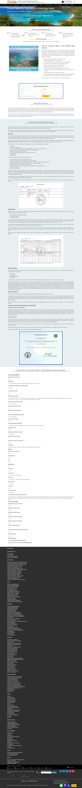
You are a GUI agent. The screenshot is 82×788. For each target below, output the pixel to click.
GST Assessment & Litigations (12, 714)
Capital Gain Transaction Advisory (13, 709)
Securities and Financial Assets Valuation (15, 752)
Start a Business (4, 5)
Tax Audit (9, 703)
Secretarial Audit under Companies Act (14, 745)
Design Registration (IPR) (11, 611)
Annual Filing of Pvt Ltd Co (12, 652)
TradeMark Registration (11, 722)
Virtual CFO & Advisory (11, 597)
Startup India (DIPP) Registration (13, 585)
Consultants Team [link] (14, 771)
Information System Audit (12, 740)
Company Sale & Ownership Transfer (14, 687)
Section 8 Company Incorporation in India (15, 568)
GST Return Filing (10, 712)
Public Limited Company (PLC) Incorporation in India (17, 563)
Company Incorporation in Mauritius (14, 577)
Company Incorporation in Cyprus (13, 574)
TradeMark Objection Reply (12, 723)
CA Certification (10, 744)
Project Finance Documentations (13, 762)
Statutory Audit (10, 732)
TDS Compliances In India (12, 589)
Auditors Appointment (11, 667)
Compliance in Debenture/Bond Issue (14, 643)
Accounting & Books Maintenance (13, 591)
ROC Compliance (10, 553)
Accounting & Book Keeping (12, 557)
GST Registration (10, 626)
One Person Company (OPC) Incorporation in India (16, 564)
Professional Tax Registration (12, 627)
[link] (32, 771)
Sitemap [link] (9, 772)
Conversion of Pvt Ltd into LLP (12, 681)
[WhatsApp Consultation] (61, 785)
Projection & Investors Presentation (13, 596)
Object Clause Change (11, 660)
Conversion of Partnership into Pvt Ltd (14, 685)
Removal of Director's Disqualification (14, 640)
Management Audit (10, 747)
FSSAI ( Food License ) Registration (13, 618)
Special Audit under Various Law (13, 742)
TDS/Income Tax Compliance (12, 556)
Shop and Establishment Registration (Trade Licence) (17, 621)
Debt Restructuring (10, 690)
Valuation (66, 5)
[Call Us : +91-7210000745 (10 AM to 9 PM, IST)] (69, 785)
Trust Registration (10, 633)
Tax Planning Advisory (11, 698)
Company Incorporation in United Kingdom (15, 575)
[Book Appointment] (65, 785)
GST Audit (9, 716)
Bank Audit (9, 741)
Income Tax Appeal (10, 702)
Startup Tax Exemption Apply (12, 586)
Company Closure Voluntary (12, 649)
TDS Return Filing (10, 697)
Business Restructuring (33, 5)
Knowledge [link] (28, 771)
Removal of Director (11, 665)
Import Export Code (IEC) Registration (14, 612)
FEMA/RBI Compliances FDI (12, 650)
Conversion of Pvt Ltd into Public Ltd (14, 682)
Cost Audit (9, 746)
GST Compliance (10, 555)
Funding (72, 5)
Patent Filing (9, 728)
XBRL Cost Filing (10, 657)
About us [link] (9, 771)
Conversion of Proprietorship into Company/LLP (16, 686)
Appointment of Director (11, 664)
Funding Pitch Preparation (12, 595)
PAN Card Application (11, 634)
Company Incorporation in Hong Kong (14, 573)
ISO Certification (10, 617)
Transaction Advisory (11, 700)
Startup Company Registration (13, 584)
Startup (10, 5)
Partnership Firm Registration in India (14, 567)
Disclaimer (46, 785)
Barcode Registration (11, 622)
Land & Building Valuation (12, 755)
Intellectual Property (49, 5)
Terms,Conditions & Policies (37, 785)
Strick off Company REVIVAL (12, 648)
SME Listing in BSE (10, 689)
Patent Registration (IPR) (11, 610)
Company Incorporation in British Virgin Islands (16, 579)
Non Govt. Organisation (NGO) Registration (15, 630)
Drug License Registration (12, 623)
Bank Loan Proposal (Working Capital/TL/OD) (15, 759)
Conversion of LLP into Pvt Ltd (12, 680)
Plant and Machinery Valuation (13, 753)
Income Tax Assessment (11, 701)
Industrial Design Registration (12, 727)
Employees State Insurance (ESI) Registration (15, 616)
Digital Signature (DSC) (11, 620)
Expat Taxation (10, 708)
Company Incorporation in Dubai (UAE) (14, 570)
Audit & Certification (58, 5)
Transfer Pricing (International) (13, 707)
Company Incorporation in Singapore (14, 572)
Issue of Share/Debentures (12, 679)
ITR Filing (9, 696)
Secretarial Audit (10, 642)
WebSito (66, 783)
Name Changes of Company (12, 639)
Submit (45, 96)
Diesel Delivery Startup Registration (14, 600)
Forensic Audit (10, 737)
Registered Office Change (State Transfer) (15, 658)
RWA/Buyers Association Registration (14, 628)
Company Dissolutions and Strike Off (14, 677)
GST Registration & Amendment (13, 711)
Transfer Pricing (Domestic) (12, 706)
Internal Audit (9, 735)
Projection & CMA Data (11, 760)
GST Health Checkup (11, 713)
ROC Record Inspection (11, 672)
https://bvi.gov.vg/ (21, 540)
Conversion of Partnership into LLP (13, 684)
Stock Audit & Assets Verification (13, 736)
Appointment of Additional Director (13, 647)
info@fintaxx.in (33, 781)
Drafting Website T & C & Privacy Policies (14, 601)
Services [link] (20, 771)
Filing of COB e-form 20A (11, 669)
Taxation (41, 5)
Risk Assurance (10, 739)
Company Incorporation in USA (13, 578)
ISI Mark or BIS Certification (12, 625)
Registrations (16, 5)
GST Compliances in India (12, 587)
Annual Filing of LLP (11, 653)
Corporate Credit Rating (11, 763)
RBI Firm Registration (11, 632)
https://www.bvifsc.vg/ (27, 542)
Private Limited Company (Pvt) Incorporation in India (17, 562)
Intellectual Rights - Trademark (13, 592)
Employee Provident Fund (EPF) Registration (15, 615)
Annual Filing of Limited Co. (12, 654)
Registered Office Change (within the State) (15, 659)
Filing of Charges (10, 663)
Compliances (23, 5)
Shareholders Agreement (12, 599)
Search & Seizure (10, 704)
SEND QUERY (74, 785)
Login (74, 1)
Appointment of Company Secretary (14, 644)
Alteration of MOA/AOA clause (12, 670)
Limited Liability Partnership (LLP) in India (15, 565)
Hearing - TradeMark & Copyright (13, 724)
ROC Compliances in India (12, 590)
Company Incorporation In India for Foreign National (17, 569)
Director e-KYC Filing (11, 668)
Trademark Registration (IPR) (12, 607)
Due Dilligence (10, 645)
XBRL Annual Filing (10, 655)
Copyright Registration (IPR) (12, 608)
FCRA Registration (10, 631)
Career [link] (24, 771)
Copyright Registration (11, 725)
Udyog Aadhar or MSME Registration (14, 613)
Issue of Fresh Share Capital (12, 662)
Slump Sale (9, 691)
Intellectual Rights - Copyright (12, 594)
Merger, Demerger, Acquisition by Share (14, 676)
